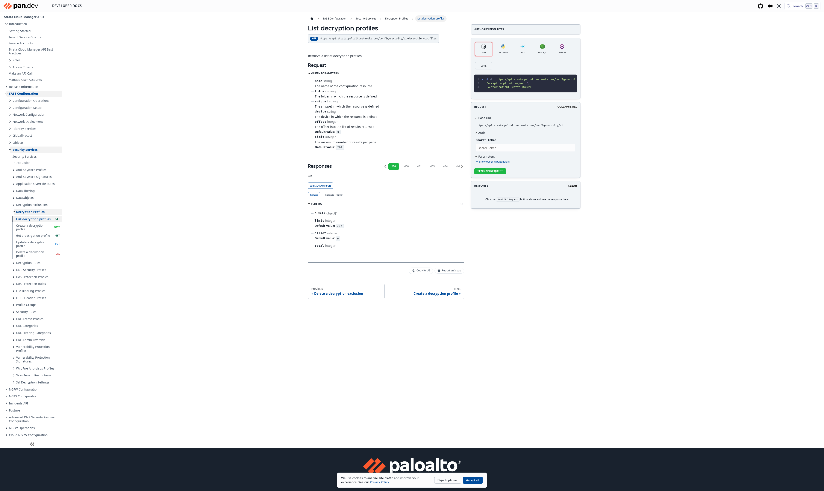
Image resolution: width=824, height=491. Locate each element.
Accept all (472, 480)
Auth (481, 133)
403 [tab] (432, 166)
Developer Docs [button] (67, 6)
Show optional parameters (494, 161)
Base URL (485, 118)
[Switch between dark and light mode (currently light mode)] (779, 6)
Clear (572, 185)
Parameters (486, 156)
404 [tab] (445, 166)
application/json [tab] (320, 185)
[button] (34, 24)
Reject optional (447, 480)
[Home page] (312, 18)
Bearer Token (486, 140)
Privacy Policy (379, 482)
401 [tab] (419, 166)
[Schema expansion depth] (461, 204)
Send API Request (490, 171)
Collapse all (567, 106)
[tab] (314, 195)
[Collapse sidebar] (32, 444)
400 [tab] (406, 166)
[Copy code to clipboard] (564, 79)
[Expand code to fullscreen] (572, 79)
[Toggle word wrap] (557, 79)
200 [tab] (393, 166)
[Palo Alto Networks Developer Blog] (771, 6)
